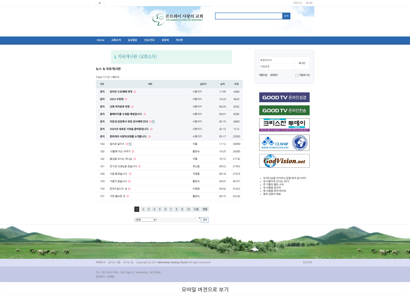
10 (188, 209)
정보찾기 (274, 75)
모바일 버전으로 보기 (205, 289)
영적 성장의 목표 (272, 194)
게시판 (179, 40)
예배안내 (100, 262)
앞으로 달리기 (117, 144)
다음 (196, 209)
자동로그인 (304, 75)
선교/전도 (149, 40)
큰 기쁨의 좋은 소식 (273, 184)
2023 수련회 (117, 99)
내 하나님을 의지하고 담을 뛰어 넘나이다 (284, 178)
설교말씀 (132, 40)
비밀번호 (265, 66)
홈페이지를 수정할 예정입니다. (126, 114)
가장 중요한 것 (118, 196)
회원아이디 (266, 60)
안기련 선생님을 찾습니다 (124, 166)
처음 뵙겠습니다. (119, 174)
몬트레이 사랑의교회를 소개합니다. (129, 136)
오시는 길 (128, 262)
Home (100, 40)
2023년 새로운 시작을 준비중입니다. (129, 129)
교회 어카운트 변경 (120, 106)
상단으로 (307, 262)
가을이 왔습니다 (118, 181)
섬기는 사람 (114, 262)
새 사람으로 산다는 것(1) (276, 181)
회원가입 (297, 3)
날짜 (222, 84)
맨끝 (205, 209)
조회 (236, 84)
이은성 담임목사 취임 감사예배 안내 (129, 121)
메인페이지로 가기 (100, 3)
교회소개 (116, 40)
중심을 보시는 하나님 (121, 159)
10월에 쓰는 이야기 (120, 151)
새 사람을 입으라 (272, 187)
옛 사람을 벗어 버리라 (274, 191)
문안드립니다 (118, 189)
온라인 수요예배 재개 (121, 91)
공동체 (165, 40)
